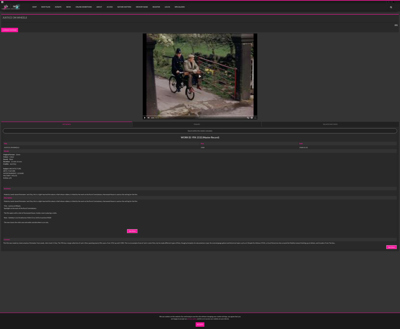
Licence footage (10, 30)
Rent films (45, 7)
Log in (167, 7)
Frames (197, 124)
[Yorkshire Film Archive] (10, 7)
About (99, 7)
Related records (330, 124)
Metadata (66, 124)
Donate (58, 7)
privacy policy (192, 319)
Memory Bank (142, 7)
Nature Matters (124, 7)
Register (156, 7)
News (68, 7)
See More (132, 231)
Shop (34, 7)
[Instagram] (390, 2)
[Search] (391, 7)
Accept (200, 324)
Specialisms (180, 7)
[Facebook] (387, 2)
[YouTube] (393, 2)
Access (110, 7)
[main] (200, 138)
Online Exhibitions (84, 7)
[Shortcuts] (396, 25)
